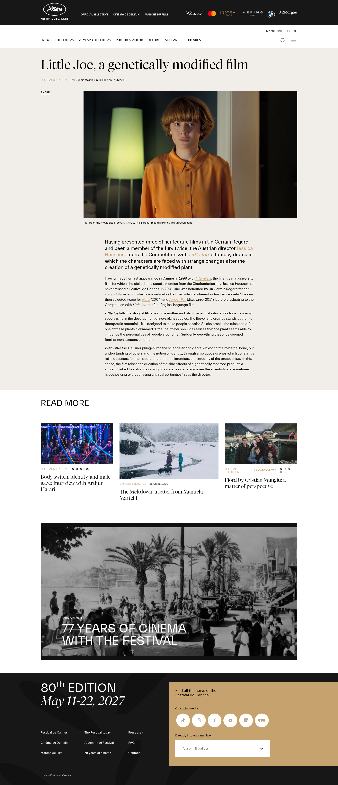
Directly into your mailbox (193, 735)
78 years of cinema (97, 753)
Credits (66, 775)
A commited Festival (99, 742)
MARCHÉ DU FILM (156, 14)
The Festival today (97, 732)
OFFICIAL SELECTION (94, 14)
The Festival (65, 40)
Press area (191, 40)
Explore (153, 40)
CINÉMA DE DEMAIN (126, 14)
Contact (134, 753)
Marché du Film (52, 753)
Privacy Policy (49, 775)
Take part (171, 40)
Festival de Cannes (54, 732)
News (46, 40)
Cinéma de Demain (54, 742)
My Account (274, 31)
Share (45, 92)
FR (288, 31)
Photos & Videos (129, 40)
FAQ (131, 742)
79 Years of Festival (95, 40)
